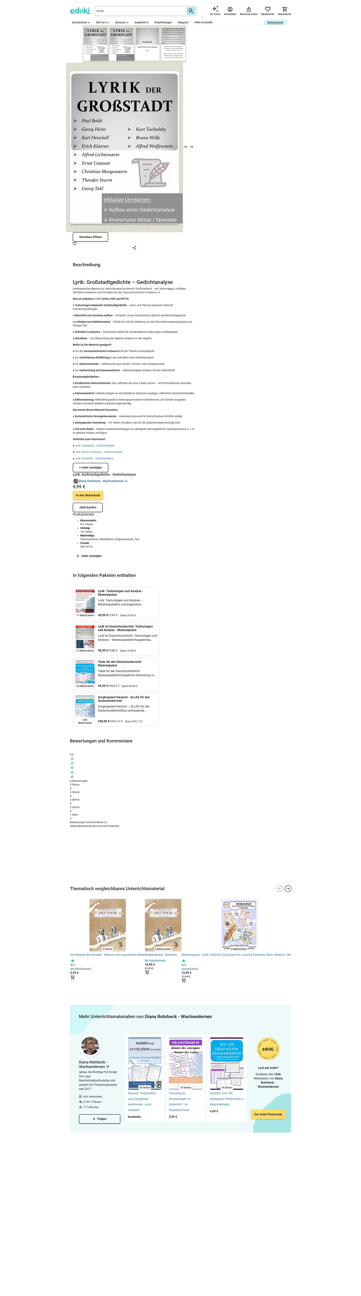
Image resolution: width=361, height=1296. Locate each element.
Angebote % (141, 22)
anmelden (83, 881)
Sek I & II (101, 22)
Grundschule (79, 22)
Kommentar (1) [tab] (98, 822)
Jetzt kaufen (87, 507)
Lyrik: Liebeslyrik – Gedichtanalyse (95, 445)
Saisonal (120, 22)
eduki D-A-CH (77, 834)
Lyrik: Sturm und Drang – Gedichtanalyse (98, 451)
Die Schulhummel (80, 968)
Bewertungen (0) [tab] (79, 822)
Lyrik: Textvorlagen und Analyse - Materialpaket (120, 592)
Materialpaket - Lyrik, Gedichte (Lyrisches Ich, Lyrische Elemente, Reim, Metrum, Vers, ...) (239, 955)
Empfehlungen (163, 22)
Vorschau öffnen (90, 237)
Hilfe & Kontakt (203, 22)
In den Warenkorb (88, 495)
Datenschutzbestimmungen (117, 874)
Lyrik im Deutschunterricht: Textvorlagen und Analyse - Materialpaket (125, 628)
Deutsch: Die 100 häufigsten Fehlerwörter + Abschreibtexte (226, 1098)
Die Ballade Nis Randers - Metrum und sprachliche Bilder (107, 955)
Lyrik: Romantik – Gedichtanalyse (94, 458)
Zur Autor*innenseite (268, 1114)
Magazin (183, 22)
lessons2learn (189, 968)
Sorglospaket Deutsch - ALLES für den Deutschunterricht (124, 699)
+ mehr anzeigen (90, 467)
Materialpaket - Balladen (161, 955)
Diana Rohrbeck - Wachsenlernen (101, 481)
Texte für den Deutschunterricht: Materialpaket (120, 663)
